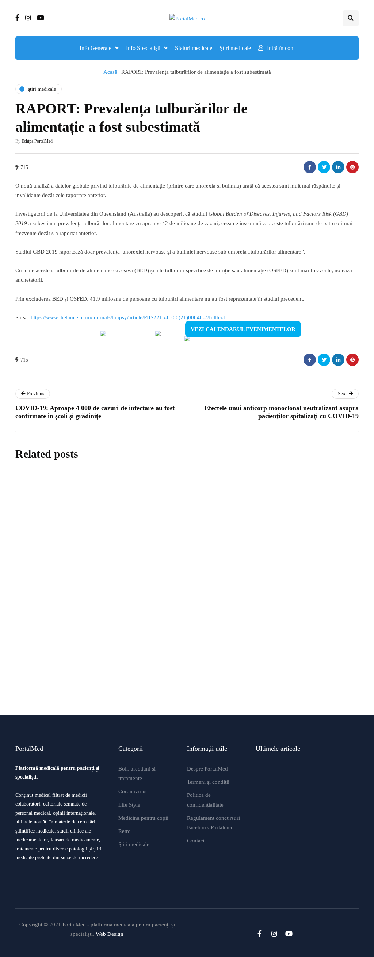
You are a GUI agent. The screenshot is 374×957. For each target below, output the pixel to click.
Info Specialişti (143, 48)
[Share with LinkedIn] (338, 167)
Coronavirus (132, 791)
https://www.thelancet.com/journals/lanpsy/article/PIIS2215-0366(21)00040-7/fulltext (128, 317)
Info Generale (95, 48)
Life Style (129, 805)
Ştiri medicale (235, 48)
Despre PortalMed (207, 769)
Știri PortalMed (126, 550)
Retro (124, 831)
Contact (196, 841)
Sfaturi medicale (193, 48)
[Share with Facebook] (310, 167)
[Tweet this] (324, 167)
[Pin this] (352, 167)
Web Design (109, 934)
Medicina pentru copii (143, 818)
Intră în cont (281, 48)
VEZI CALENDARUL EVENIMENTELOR (243, 329)
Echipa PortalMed (37, 141)
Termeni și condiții (208, 782)
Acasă (110, 72)
